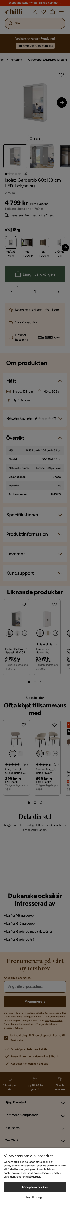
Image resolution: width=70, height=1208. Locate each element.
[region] (35, 1178)
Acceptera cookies (35, 1187)
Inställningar (35, 1197)
